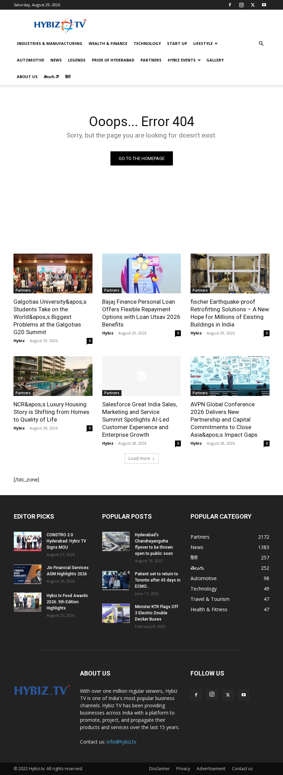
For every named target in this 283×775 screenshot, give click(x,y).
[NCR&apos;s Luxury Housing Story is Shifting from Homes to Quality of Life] (52, 376)
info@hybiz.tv (121, 741)
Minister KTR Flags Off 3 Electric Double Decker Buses (156, 613)
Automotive (30, 60)
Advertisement (211, 769)
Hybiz (19, 340)
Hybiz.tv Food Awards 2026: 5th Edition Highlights (67, 602)
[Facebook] (230, 5)
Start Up (177, 43)
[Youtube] (264, 5)
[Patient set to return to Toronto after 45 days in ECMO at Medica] (116, 580)
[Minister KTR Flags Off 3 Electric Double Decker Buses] (116, 613)
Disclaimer (159, 769)
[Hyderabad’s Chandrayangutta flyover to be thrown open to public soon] (116, 541)
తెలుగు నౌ (51, 76)
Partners (151, 60)
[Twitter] (252, 5)
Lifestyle (203, 43)
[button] (261, 43)
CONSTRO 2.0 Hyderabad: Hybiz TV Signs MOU (66, 541)
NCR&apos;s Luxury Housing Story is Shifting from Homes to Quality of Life (51, 412)
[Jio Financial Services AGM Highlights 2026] (27, 574)
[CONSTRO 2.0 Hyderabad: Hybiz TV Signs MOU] (27, 541)
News (56, 60)
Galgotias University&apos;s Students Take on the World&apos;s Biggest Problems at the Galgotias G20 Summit (50, 316)
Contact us (242, 769)
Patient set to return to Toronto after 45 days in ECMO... (157, 580)
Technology (147, 43)
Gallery (215, 60)
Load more (139, 458)
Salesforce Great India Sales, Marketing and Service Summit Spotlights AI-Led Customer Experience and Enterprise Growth (139, 419)
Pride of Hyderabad (113, 60)
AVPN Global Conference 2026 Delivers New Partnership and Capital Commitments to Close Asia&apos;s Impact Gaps (224, 419)
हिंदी (67, 76)
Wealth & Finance (108, 43)
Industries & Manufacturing (49, 43)
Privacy (183, 769)
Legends (77, 60)
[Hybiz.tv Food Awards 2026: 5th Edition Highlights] (27, 602)
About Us (27, 76)
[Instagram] (241, 5)
